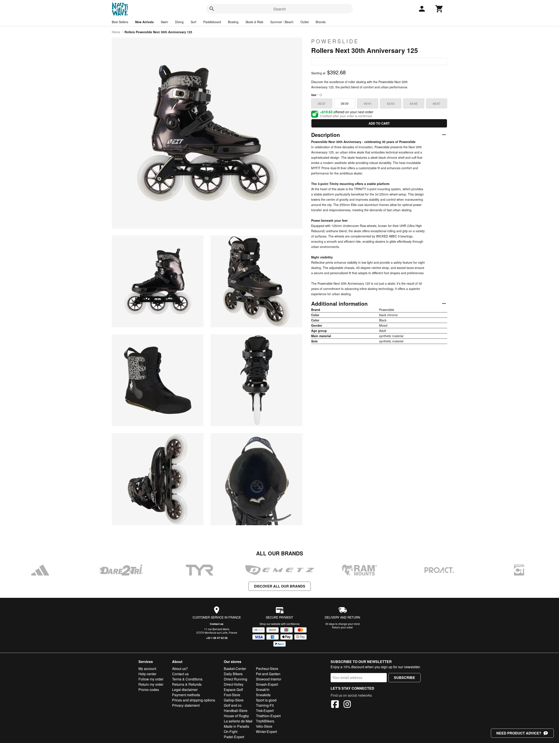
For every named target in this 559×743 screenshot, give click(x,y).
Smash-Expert (267, 684)
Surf (193, 22)
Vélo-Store (264, 726)
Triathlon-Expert (268, 715)
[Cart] (439, 8)
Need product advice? (518, 733)
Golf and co (233, 705)
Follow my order (150, 679)
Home (116, 32)
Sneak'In (262, 689)
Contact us (216, 624)
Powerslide (335, 41)
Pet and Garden (268, 673)
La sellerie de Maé (238, 721)
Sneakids (263, 694)
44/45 (414, 103)
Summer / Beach (281, 22)
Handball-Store (235, 710)
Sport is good (266, 700)
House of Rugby (236, 715)
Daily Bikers (233, 673)
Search (279, 9)
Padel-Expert (234, 736)
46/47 (436, 103)
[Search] (212, 9)
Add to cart (379, 123)
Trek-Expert (265, 710)
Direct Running (235, 679)
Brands (321, 22)
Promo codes (148, 689)
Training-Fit (265, 705)
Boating (233, 22)
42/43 (391, 103)
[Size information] (320, 94)
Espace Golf (233, 689)
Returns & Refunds (187, 684)
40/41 (368, 103)
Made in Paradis (236, 726)
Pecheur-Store (267, 668)
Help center (147, 673)
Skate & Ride (254, 22)
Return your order (342, 627)
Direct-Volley (233, 684)
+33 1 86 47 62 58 (217, 638)
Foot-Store (232, 694)
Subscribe (404, 677)
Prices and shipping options (193, 700)
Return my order (150, 684)
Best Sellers (120, 22)
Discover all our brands (279, 586)
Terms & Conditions (187, 679)
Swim (164, 22)
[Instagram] (347, 705)
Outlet (304, 22)
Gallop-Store (233, 700)
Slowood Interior (268, 679)
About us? (180, 668)
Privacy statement (186, 705)
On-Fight (230, 731)
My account (147, 668)
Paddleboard (212, 22)
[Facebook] (335, 705)
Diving (179, 22)
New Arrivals (144, 22)
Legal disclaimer (185, 689)
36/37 (322, 103)
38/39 (345, 103)
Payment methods (186, 694)
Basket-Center (235, 668)
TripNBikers (265, 721)
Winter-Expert (266, 731)
